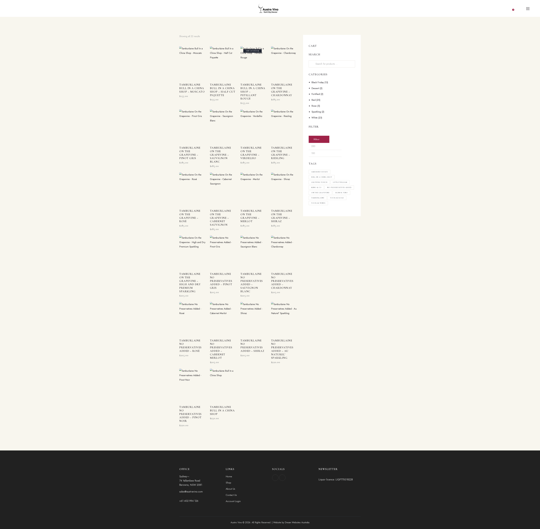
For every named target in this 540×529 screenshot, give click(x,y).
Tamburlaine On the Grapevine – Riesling (281, 153)
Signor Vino (341, 193)
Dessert (315, 88)
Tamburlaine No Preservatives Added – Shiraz (252, 346)
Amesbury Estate (319, 172)
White (314, 117)
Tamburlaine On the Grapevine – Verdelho (251, 153)
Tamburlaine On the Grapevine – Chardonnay (281, 90)
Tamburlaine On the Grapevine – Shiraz (281, 216)
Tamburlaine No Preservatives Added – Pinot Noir (190, 413)
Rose (314, 105)
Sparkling (316, 111)
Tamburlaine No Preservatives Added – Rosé (190, 346)
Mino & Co (316, 187)
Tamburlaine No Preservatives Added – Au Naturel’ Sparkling (282, 349)
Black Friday (317, 82)
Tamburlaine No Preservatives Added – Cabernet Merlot (221, 349)
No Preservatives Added (339, 187)
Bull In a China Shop (321, 177)
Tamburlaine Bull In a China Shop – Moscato (192, 88)
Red (313, 100)
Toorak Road (337, 198)
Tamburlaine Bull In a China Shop (222, 410)
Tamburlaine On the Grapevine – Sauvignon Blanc (220, 154)
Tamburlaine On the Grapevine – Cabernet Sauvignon (220, 217)
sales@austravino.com (191, 491)
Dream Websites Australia (297, 522)
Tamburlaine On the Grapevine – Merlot (251, 216)
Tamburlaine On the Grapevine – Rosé (190, 216)
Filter (317, 139)
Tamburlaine (317, 198)
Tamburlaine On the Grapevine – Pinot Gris (190, 153)
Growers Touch (319, 182)
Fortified (315, 94)
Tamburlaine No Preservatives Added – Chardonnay (282, 280)
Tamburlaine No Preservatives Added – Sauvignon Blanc (251, 282)
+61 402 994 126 (188, 501)
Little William (340, 182)
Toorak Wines (318, 203)
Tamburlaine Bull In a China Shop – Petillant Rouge (252, 91)
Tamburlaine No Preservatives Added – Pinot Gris (221, 280)
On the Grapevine (320, 193)
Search (312, 64)
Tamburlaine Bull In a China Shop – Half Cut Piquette (222, 90)
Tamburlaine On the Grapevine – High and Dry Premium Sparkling (190, 282)
